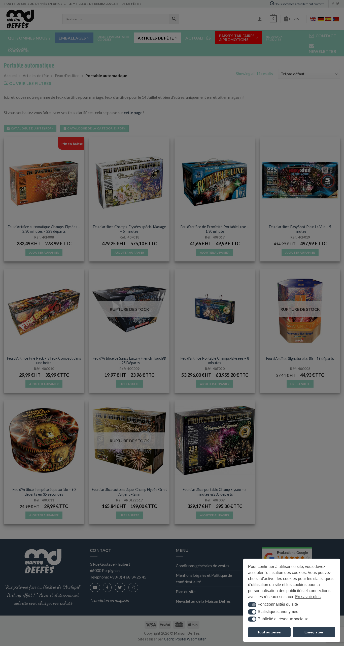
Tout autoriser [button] (269, 632)
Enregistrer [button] (313, 632)
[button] (252, 604)
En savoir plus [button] (308, 597)
